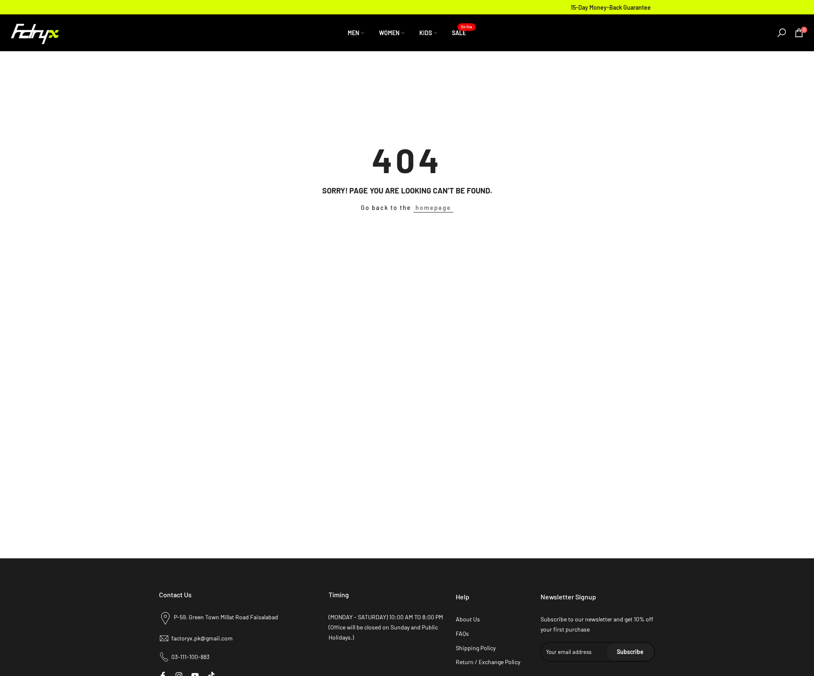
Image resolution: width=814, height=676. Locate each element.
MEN (353, 32)
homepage (433, 207)
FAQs (462, 633)
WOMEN (389, 32)
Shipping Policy (476, 647)
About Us (468, 619)
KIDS (425, 32)
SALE (462, 32)
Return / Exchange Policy (488, 661)
